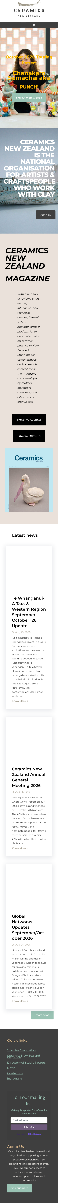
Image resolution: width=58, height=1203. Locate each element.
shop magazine (29, 419)
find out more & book (29, 97)
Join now (45, 214)
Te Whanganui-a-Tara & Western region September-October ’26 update (29, 612)
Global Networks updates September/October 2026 (28, 927)
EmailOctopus (35, 1134)
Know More (19, 701)
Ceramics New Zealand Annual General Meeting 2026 (28, 777)
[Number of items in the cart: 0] (34, 25)
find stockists (29, 436)
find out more (19, 1188)
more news (42, 1015)
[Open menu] (23, 25)
